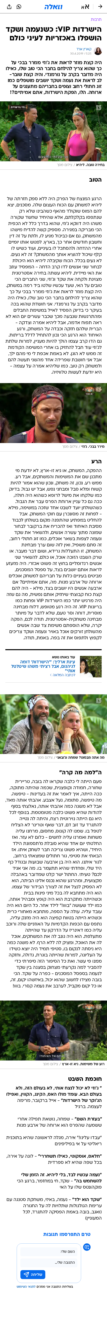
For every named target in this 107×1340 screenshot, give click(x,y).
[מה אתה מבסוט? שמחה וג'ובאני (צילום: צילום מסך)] (53, 728)
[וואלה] (53, 6)
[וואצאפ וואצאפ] (18, 6)
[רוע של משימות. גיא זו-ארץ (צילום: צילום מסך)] (53, 1035)
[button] (85, 6)
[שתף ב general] (9, 6)
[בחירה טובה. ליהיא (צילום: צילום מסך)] (53, 135)
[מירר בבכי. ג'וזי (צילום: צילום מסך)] (53, 417)
